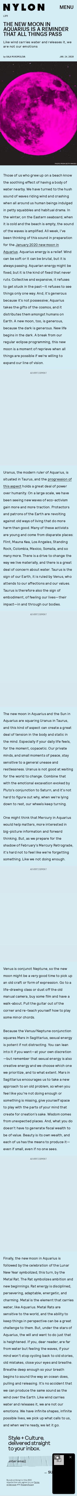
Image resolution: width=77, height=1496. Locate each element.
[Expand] (57, 1457)
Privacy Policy (27, 1484)
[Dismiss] (70, 1457)
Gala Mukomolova (15, 56)
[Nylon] (23, 7)
